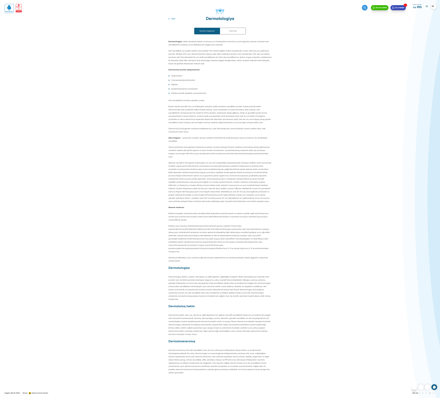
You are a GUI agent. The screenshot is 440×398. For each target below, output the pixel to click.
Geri (173, 19)
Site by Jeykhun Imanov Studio (35, 393)
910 (417, 7)
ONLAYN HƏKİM (381, 8)
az (433, 6)
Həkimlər (233, 31)
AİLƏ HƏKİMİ (400, 8)
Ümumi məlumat (207, 31)
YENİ (406, 4)
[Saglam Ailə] (9, 8)
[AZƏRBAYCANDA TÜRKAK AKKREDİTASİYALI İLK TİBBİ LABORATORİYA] (18, 8)
